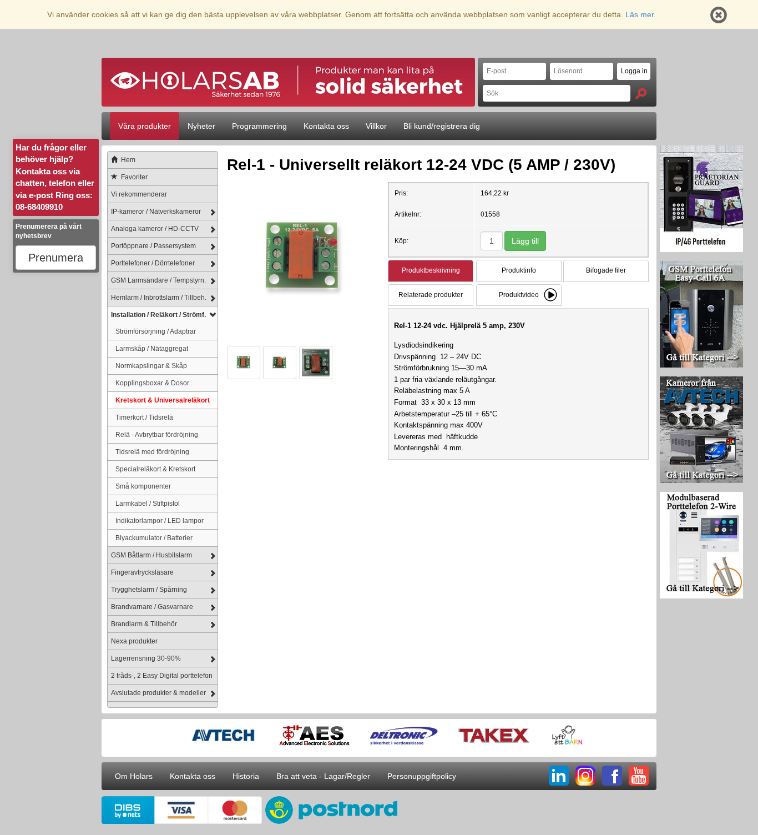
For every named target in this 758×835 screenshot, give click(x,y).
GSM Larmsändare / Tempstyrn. (158, 280)
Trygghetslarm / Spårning (149, 589)
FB (612, 775)
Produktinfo (519, 270)
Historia (246, 776)
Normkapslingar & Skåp (151, 365)
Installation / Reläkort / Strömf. (158, 315)
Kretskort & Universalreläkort (162, 400)
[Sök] (641, 93)
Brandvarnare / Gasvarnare (152, 607)
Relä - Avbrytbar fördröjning (156, 434)
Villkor (376, 126)
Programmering (259, 126)
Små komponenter (143, 486)
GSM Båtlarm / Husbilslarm (151, 555)
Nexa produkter (134, 641)
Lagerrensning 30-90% (146, 658)
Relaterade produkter (430, 295)
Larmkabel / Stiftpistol (147, 503)
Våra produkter (144, 126)
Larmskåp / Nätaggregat (151, 348)
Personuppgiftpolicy (421, 776)
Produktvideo (519, 295)
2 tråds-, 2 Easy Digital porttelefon (162, 676)
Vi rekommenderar (139, 194)
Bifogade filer (606, 270)
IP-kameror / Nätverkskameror (156, 211)
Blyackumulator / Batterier (154, 537)
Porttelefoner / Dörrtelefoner (153, 263)
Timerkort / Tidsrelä (144, 417)
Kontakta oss (326, 126)
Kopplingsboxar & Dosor (152, 382)
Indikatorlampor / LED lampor (159, 520)
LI (558, 775)
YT (638, 775)
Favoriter (134, 177)
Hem (128, 160)
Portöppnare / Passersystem (153, 246)
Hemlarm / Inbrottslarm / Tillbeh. (158, 297)
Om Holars (134, 776)
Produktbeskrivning (431, 270)
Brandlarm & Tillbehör (144, 624)
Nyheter (201, 126)
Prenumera (55, 257)
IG (585, 775)
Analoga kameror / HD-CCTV (155, 229)
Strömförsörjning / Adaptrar (155, 331)
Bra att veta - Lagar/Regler (323, 776)
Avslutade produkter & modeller (158, 693)
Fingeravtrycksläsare (142, 572)
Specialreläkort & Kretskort (155, 468)
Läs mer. (640, 14)
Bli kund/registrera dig (441, 126)
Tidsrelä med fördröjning (152, 451)
